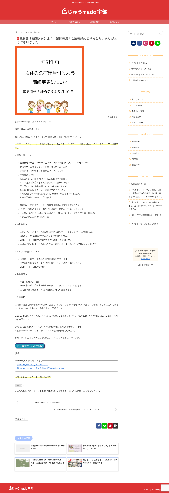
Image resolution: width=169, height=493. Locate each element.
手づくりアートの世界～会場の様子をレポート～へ (40, 368)
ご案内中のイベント (139, 80)
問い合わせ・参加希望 (28, 345)
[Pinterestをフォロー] (152, 43)
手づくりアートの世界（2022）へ (32, 365)
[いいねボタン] (18, 385)
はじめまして (145, 259)
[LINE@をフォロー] (157, 43)
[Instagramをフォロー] (145, 43)
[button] (160, 34)
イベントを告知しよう (140, 63)
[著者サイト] (133, 43)
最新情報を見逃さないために (143, 74)
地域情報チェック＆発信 (141, 69)
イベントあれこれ (139, 105)
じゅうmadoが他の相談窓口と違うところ (145, 216)
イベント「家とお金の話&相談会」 (145, 224)
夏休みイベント (22, 419)
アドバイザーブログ (140, 122)
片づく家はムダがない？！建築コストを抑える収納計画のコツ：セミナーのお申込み (145, 205)
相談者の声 (136, 117)
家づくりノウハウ (139, 99)
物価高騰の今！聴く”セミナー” (143, 184)
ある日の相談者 (138, 111)
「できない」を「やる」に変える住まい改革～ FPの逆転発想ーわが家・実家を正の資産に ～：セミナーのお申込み (145, 193)
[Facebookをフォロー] (139, 43)
